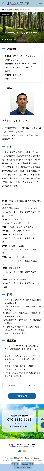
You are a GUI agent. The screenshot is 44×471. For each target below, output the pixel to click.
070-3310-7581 (19, 419)
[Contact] (19, 450)
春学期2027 (6, 14)
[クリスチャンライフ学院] (15, 3)
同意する (15, 464)
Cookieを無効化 (27, 464)
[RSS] (24, 450)
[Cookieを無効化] (41, 463)
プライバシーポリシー (22, 467)
